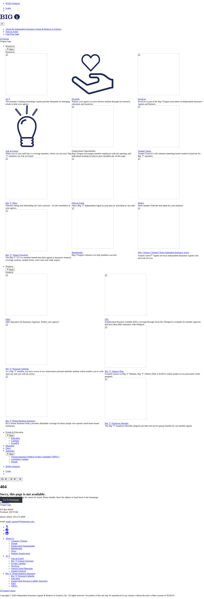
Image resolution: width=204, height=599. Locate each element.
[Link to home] (4, 39)
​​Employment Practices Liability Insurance (29, 581)
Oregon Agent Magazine (22, 568)
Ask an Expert (12, 151)
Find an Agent (12, 31)
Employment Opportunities (23, 546)
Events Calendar (18, 563)
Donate (14, 462)
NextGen (142, 99)
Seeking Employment (20, 553)
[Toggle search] (4, 479)
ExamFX (15, 443)
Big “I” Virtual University (22, 561)
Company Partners (19, 541)
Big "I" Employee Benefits (116, 423)
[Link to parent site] (10, 19)
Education (15, 438)
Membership (77, 252)
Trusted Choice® (18, 571)
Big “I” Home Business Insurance (20, 573)
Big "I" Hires (11, 203)
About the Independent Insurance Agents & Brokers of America (33, 29)
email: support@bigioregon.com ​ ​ (20, 521)
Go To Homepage (11, 500)
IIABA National (13, 3)
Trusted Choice (144, 151)
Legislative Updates (19, 459)
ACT (8, 99)
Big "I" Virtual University (17, 255)
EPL (107, 319)
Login (8, 8)
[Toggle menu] (13, 479)
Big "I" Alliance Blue (114, 371)
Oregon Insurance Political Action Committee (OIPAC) (35, 457)
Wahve (141, 203)
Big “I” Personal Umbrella (22, 576)
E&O (8, 319)
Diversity (76, 99)
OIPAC (14, 586)
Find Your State (12, 34)
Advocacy (10, 451)
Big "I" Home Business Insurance (20, 421)
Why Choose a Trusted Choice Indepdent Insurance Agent (163, 252)
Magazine (10, 446)
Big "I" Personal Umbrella (17, 369)
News (8, 448)
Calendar (15, 441)
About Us (10, 538)
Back (11, 49)
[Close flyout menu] (2, 24)
